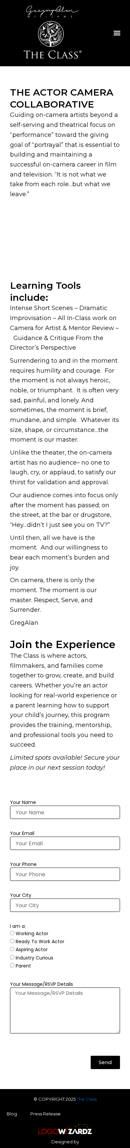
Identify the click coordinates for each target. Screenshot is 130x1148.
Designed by (65, 1141)
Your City (20, 895)
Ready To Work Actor (40, 941)
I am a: (18, 926)
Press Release (45, 1113)
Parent (23, 965)
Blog (12, 1113)
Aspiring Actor (32, 949)
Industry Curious (34, 958)
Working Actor (32, 933)
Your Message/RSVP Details (41, 984)
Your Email (22, 833)
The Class (87, 1099)
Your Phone (23, 864)
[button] (117, 33)
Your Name (23, 802)
